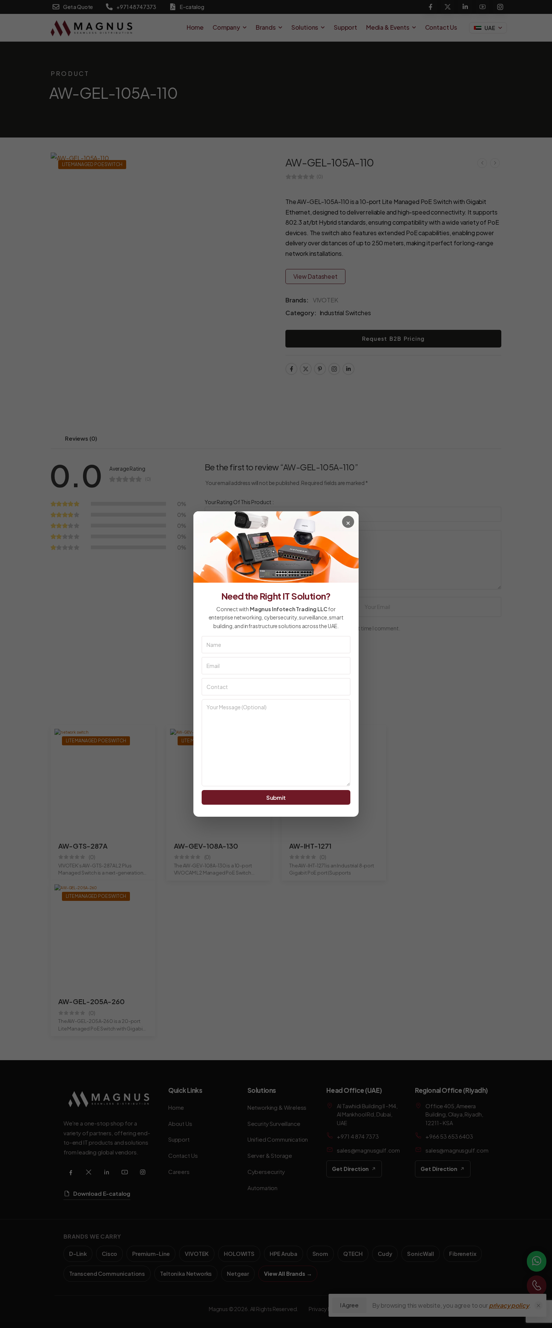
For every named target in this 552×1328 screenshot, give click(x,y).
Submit (276, 797)
